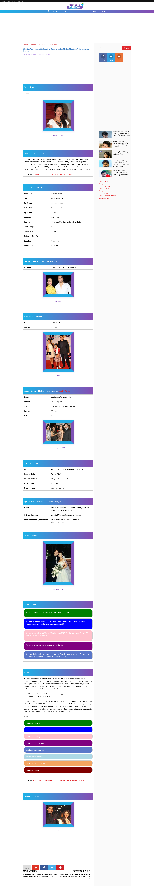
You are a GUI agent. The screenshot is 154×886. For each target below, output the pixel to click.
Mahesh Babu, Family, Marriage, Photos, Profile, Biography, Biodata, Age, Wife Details (120, 144)
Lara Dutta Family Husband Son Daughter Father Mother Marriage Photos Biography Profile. (40, 875)
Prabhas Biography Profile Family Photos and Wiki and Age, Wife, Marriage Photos (121, 133)
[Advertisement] (77, 28)
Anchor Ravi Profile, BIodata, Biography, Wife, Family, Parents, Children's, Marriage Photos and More (121, 173)
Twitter (111, 60)
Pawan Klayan (38, 174)
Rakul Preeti (75, 780)
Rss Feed (119, 60)
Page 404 (20, 1)
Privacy (14, 1)
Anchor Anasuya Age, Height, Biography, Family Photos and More (121, 153)
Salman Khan (38, 780)
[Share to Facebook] (44, 867)
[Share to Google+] (35, 867)
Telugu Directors (104, 193)
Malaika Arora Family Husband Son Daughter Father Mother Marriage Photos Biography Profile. (56, 50)
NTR (70, 174)
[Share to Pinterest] (60, 867)
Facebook (103, 60)
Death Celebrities (104, 198)
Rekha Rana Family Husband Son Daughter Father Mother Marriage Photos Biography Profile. (75, 876)
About (3, 1)
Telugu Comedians (104, 186)
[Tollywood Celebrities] (48, 11)
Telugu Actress (103, 184)
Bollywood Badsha (51, 780)
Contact (8, 1)
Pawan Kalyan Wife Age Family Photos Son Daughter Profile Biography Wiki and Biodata (121, 163)
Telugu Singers (103, 191)
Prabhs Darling (50, 174)
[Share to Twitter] (52, 867)
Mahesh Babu (62, 174)
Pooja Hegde (64, 780)
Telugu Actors (103, 182)
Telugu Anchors (104, 189)
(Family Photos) (64, 391)
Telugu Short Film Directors (107, 196)
